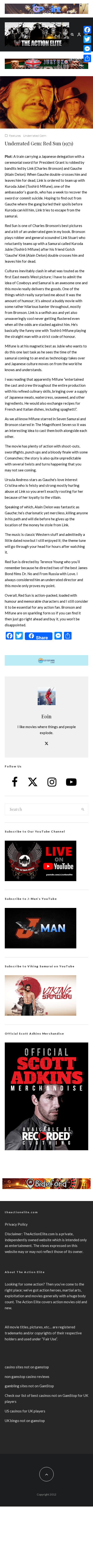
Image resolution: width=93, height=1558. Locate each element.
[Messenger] (87, 49)
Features (15, 135)
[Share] (87, 58)
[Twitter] (87, 39)
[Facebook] (87, 29)
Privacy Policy (16, 1224)
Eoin (46, 716)
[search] (83, 809)
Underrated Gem (34, 135)
